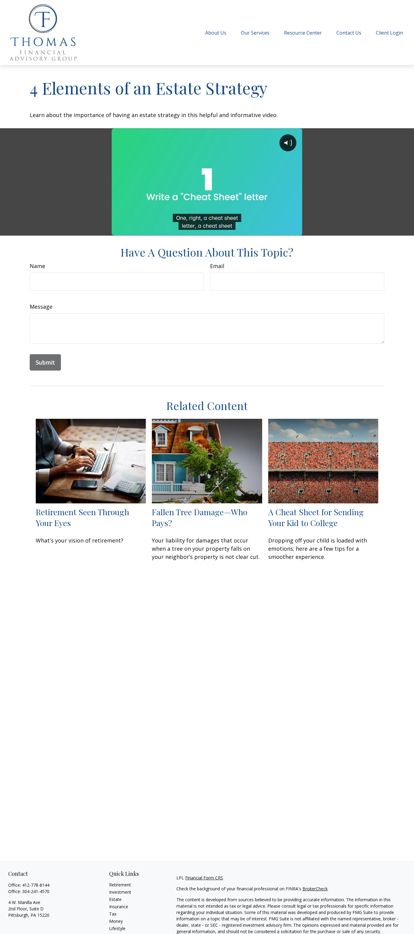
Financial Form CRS (204, 878)
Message (41, 306)
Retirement (120, 885)
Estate (115, 899)
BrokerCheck (315, 889)
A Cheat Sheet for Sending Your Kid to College (316, 517)
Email (217, 266)
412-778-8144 (35, 885)
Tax (112, 914)
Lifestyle (117, 928)
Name (37, 266)
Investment (120, 892)
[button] (215, 32)
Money (116, 921)
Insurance (118, 906)
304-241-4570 (35, 891)
